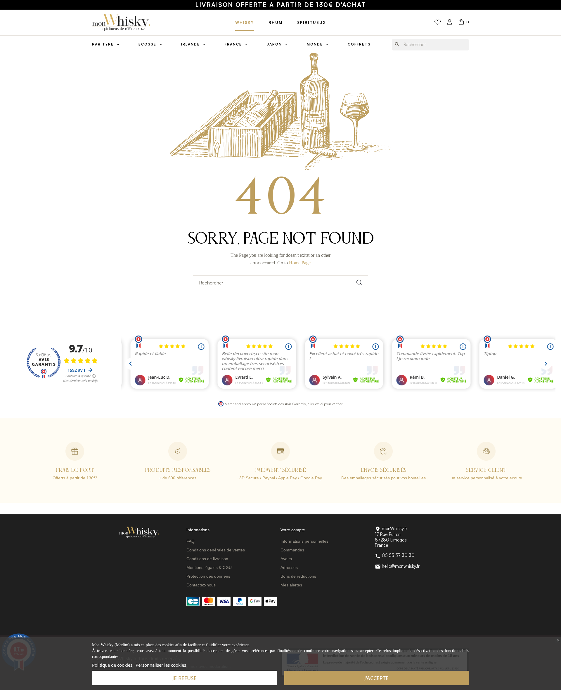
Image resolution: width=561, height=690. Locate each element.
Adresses (289, 567)
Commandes (292, 550)
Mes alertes (291, 585)
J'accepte (376, 678)
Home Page (300, 262)
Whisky (244, 22)
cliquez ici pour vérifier (325, 403)
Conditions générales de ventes (215, 550)
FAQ (190, 541)
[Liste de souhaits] (437, 22)
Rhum (276, 22)
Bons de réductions (298, 576)
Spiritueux (311, 22)
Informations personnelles (304, 541)
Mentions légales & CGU (209, 567)
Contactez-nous (201, 585)
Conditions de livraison (207, 558)
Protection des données (208, 576)
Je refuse (184, 678)
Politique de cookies (112, 665)
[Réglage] (449, 22)
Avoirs (286, 558)
